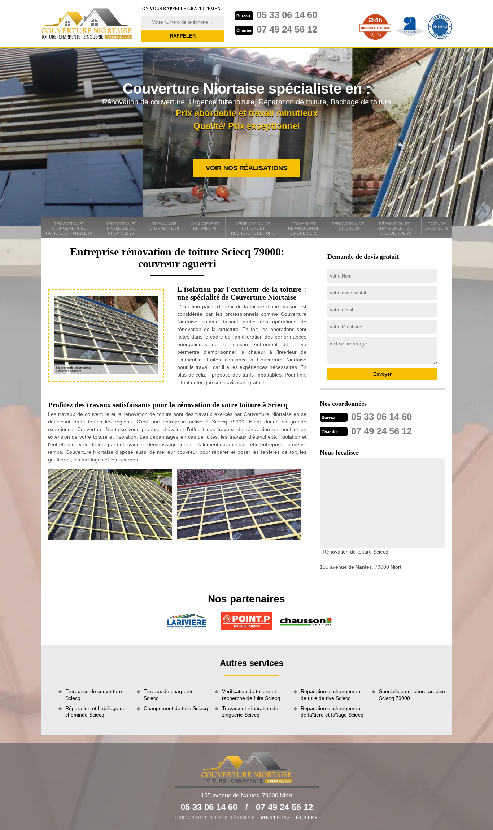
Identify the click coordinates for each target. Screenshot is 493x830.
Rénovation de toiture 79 (348, 226)
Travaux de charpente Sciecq (169, 694)
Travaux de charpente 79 (164, 226)
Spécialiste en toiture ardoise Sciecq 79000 (412, 694)
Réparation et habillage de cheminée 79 (120, 228)
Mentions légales (289, 817)
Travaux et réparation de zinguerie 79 (303, 228)
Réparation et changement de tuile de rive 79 (394, 228)
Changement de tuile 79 (205, 226)
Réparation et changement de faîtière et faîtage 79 (69, 228)
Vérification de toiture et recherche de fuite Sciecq (251, 694)
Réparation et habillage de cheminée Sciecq (95, 711)
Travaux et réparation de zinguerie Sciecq (250, 711)
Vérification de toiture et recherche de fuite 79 (253, 230)
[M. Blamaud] (86, 23)
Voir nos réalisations (246, 168)
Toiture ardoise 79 (436, 226)
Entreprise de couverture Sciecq (93, 694)
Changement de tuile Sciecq (176, 708)
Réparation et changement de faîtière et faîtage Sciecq (332, 711)
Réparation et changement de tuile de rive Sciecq (331, 694)
